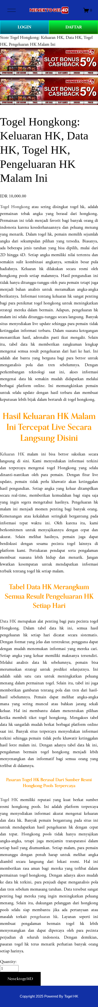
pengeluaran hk (44, 916)
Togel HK (9, 799)
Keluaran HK (12, 454)
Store (4, 37)
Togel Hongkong (15, 206)
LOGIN (24, 27)
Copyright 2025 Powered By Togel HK (49, 996)
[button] (20, 979)
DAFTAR (73, 27)
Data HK (8, 621)
